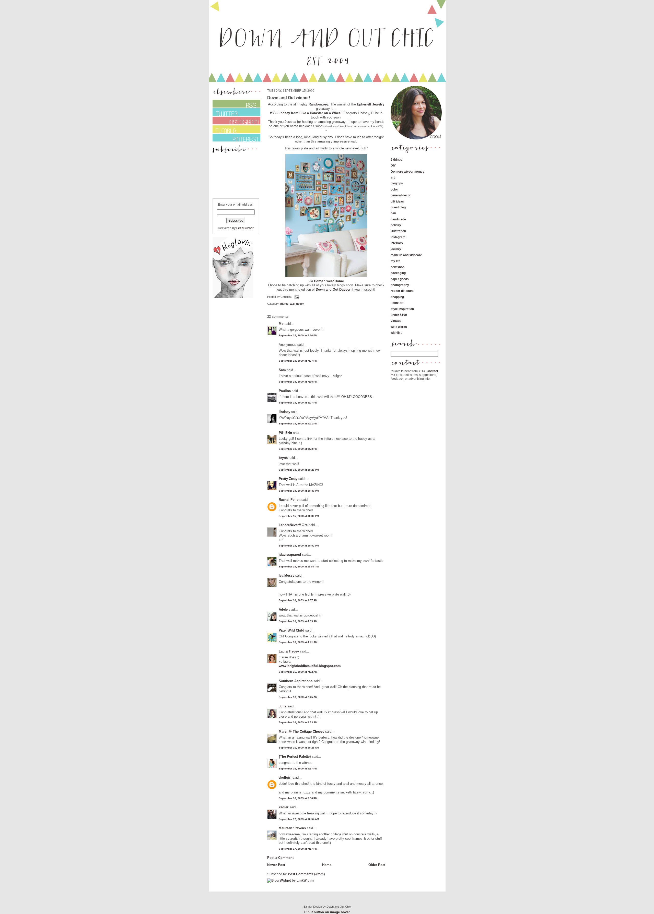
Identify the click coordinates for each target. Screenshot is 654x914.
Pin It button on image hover (327, 912)
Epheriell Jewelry (370, 104)
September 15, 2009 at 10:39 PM (299, 516)
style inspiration (402, 309)
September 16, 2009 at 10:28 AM (299, 747)
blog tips (397, 183)
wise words (399, 326)
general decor (401, 195)
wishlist (396, 332)
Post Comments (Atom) (306, 874)
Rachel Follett (289, 500)
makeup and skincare (406, 255)
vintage (396, 320)
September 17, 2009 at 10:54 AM (299, 819)
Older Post (376, 865)
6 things (396, 159)
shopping (397, 297)
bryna (283, 458)
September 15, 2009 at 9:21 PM (298, 423)
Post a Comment (280, 858)
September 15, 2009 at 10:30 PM (299, 490)
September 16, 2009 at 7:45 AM (298, 697)
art (393, 177)
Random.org (318, 104)
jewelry (396, 249)
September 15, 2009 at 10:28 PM (299, 469)
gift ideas (397, 201)
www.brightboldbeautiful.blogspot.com (310, 666)
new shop (397, 267)
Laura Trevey (289, 651)
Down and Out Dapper (333, 289)
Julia (282, 706)
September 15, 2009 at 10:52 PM (299, 545)
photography (400, 285)
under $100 (399, 314)
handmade (398, 219)
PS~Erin (285, 433)
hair (393, 213)
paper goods (400, 279)
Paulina (285, 391)
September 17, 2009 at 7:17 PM (298, 848)
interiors (397, 243)
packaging (398, 273)
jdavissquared (290, 554)
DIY (393, 165)
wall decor (297, 303)
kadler (283, 807)
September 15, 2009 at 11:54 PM (299, 566)
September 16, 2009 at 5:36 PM (298, 798)
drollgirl (285, 777)
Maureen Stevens (292, 828)
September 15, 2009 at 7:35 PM (298, 381)
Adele (283, 609)
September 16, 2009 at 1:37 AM (298, 600)
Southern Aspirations (295, 681)
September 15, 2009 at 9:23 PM (298, 448)
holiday (396, 225)
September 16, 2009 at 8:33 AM (298, 722)
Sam (282, 370)
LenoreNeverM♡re (293, 525)
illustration (398, 231)
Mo (281, 324)
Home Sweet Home (329, 281)
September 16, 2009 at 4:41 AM (298, 642)
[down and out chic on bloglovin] (233, 297)
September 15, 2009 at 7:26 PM (298, 335)
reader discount (402, 290)
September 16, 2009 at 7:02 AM (298, 671)
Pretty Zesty (288, 479)
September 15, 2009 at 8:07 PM (298, 402)
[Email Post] (296, 296)
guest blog (398, 207)
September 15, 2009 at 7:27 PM (298, 360)
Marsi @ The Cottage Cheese (301, 731)
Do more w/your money (407, 171)
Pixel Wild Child (291, 630)
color (394, 189)
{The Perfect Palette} (295, 756)
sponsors (397, 302)
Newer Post (276, 865)
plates (284, 303)
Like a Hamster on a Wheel (320, 113)
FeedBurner (245, 228)
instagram (398, 237)
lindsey (284, 412)
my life (395, 261)
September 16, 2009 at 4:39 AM (298, 621)
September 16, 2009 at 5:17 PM (298, 768)
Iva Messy (286, 575)
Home (326, 865)
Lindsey (283, 113)
